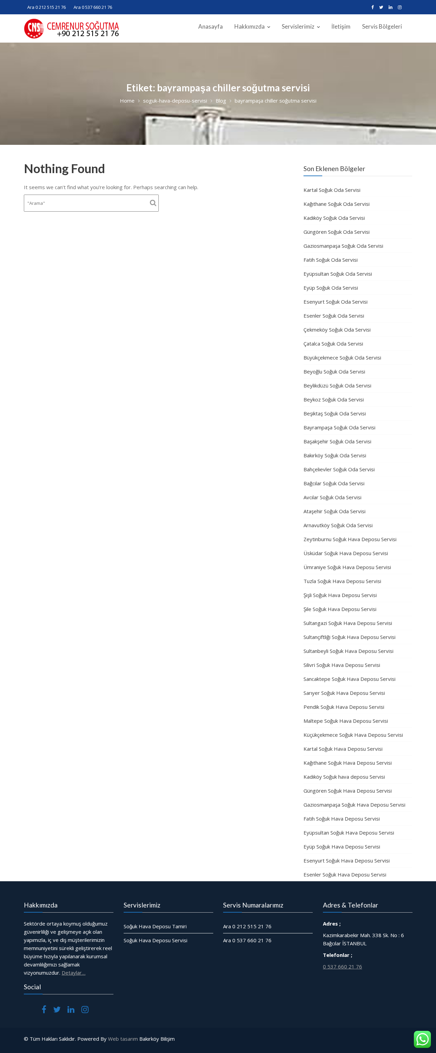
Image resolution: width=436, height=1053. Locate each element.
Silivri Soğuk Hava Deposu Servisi (341, 664)
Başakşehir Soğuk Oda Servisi (337, 441)
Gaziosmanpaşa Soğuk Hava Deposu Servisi (354, 804)
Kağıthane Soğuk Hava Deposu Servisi (347, 762)
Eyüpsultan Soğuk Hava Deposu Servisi (348, 832)
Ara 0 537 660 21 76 (93, 7)
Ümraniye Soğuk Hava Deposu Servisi (347, 567)
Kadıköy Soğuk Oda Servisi (334, 217)
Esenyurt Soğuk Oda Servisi (335, 301)
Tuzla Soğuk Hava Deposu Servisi (342, 581)
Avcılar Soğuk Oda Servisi (332, 497)
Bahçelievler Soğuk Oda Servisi (339, 469)
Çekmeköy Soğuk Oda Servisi (337, 329)
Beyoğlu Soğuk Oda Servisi (334, 371)
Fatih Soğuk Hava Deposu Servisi (341, 818)
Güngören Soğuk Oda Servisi (336, 231)
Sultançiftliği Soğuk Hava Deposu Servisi (349, 637)
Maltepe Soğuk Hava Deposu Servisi (345, 720)
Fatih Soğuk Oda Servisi (330, 259)
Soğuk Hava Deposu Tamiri (155, 926)
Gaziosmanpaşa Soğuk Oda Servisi (343, 245)
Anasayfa (210, 26)
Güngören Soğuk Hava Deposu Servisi (347, 790)
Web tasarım (123, 1038)
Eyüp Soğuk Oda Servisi (330, 287)
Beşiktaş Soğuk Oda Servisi (334, 413)
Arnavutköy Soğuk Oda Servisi (338, 525)
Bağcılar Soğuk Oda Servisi (333, 483)
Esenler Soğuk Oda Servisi (333, 315)
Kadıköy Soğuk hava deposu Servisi (344, 776)
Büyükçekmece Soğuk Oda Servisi (342, 357)
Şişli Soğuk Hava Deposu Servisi (340, 595)
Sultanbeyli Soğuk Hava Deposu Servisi (348, 650)
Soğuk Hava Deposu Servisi (155, 940)
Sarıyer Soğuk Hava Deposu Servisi (344, 692)
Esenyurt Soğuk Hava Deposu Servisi (346, 860)
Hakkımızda (249, 26)
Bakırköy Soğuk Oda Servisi (334, 455)
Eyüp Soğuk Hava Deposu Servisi (341, 846)
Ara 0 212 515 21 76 (46, 7)
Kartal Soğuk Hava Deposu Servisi (343, 748)
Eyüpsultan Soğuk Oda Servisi (337, 273)
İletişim (341, 26)
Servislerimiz (298, 26)
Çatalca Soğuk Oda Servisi (333, 343)
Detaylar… (73, 972)
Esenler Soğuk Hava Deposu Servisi (344, 874)
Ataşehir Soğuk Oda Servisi (334, 511)
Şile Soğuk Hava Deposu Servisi (339, 609)
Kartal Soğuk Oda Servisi (331, 189)
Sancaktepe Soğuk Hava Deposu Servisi (349, 678)
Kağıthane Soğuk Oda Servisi (336, 203)
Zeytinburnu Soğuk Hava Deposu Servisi (349, 539)
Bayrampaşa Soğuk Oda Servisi (339, 427)
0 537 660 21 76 (342, 966)
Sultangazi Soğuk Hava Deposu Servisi (347, 623)
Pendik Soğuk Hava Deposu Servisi (343, 706)
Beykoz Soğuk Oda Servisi (333, 399)
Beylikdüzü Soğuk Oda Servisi (337, 385)
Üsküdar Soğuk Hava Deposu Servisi (345, 553)
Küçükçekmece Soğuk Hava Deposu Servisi (353, 734)
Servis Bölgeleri (382, 26)
